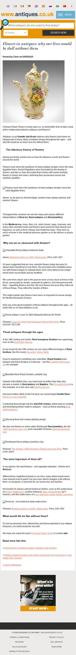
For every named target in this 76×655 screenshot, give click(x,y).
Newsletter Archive (19, 651)
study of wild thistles (51, 492)
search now (58, 32)
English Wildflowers (14, 492)
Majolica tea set (41, 387)
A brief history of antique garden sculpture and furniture (30, 548)
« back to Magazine (12, 565)
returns (19, 642)
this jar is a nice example (14, 397)
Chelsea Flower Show (42, 533)
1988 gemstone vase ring (15, 429)
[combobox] (16, 33)
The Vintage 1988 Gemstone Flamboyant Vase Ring (37, 449)
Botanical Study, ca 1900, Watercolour (28, 257)
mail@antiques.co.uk (51, 632)
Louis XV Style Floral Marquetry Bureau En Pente (35, 322)
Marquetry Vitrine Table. (37, 352)
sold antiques (19, 647)
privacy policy (56, 637)
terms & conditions (19, 637)
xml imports (56, 642)
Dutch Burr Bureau (23, 342)
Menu (68, 14)
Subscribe (56, 647)
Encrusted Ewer (61, 384)
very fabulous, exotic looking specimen (54, 494)
